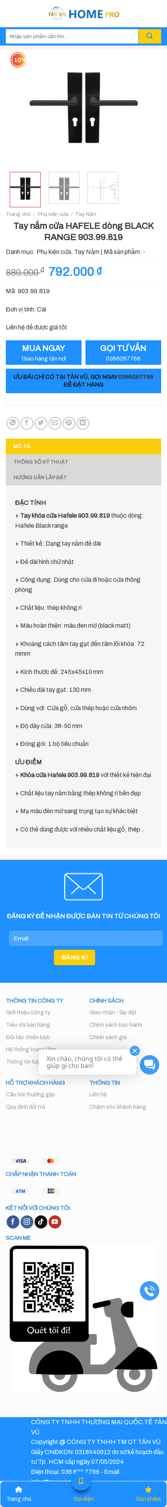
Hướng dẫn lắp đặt (40, 477)
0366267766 (135, 377)
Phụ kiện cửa (53, 214)
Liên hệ (98, 1094)
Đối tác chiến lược (28, 1037)
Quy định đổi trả (25, 1107)
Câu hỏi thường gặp (30, 1094)
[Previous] (19, 107)
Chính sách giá (108, 1037)
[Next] (148, 107)
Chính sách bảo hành (115, 1025)
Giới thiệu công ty (28, 1012)
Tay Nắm (85, 214)
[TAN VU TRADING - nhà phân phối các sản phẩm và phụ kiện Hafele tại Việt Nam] (83, 13)
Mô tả (22, 446)
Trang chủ (18, 214)
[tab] (83, 446)
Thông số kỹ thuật (41, 462)
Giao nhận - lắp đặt (113, 1012)
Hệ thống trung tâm (31, 1049)
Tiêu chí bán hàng (28, 1025)
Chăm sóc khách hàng (117, 1107)
